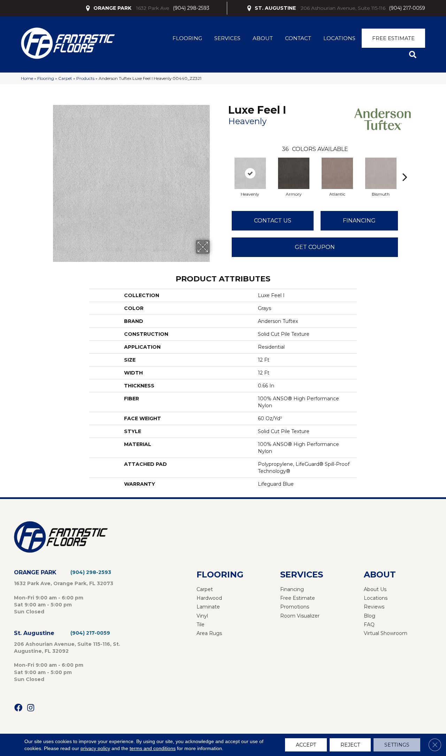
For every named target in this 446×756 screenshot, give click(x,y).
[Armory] (293, 173)
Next (405, 166)
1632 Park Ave (152, 8)
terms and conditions (153, 748)
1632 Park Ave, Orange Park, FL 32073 (63, 583)
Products (85, 78)
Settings (396, 745)
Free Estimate (393, 38)
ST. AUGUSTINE (275, 8)
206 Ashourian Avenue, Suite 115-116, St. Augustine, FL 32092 (67, 647)
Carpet (65, 78)
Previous (225, 166)
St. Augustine (34, 633)
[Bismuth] (380, 173)
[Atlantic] (337, 173)
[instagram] (30, 708)
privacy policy (95, 748)
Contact (298, 38)
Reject (350, 745)
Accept (306, 745)
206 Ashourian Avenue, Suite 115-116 (343, 8)
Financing (359, 220)
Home (27, 78)
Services (227, 38)
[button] (414, 55)
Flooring (187, 38)
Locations (339, 38)
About (263, 38)
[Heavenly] (250, 173)
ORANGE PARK (112, 8)
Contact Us (272, 220)
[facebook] (18, 708)
